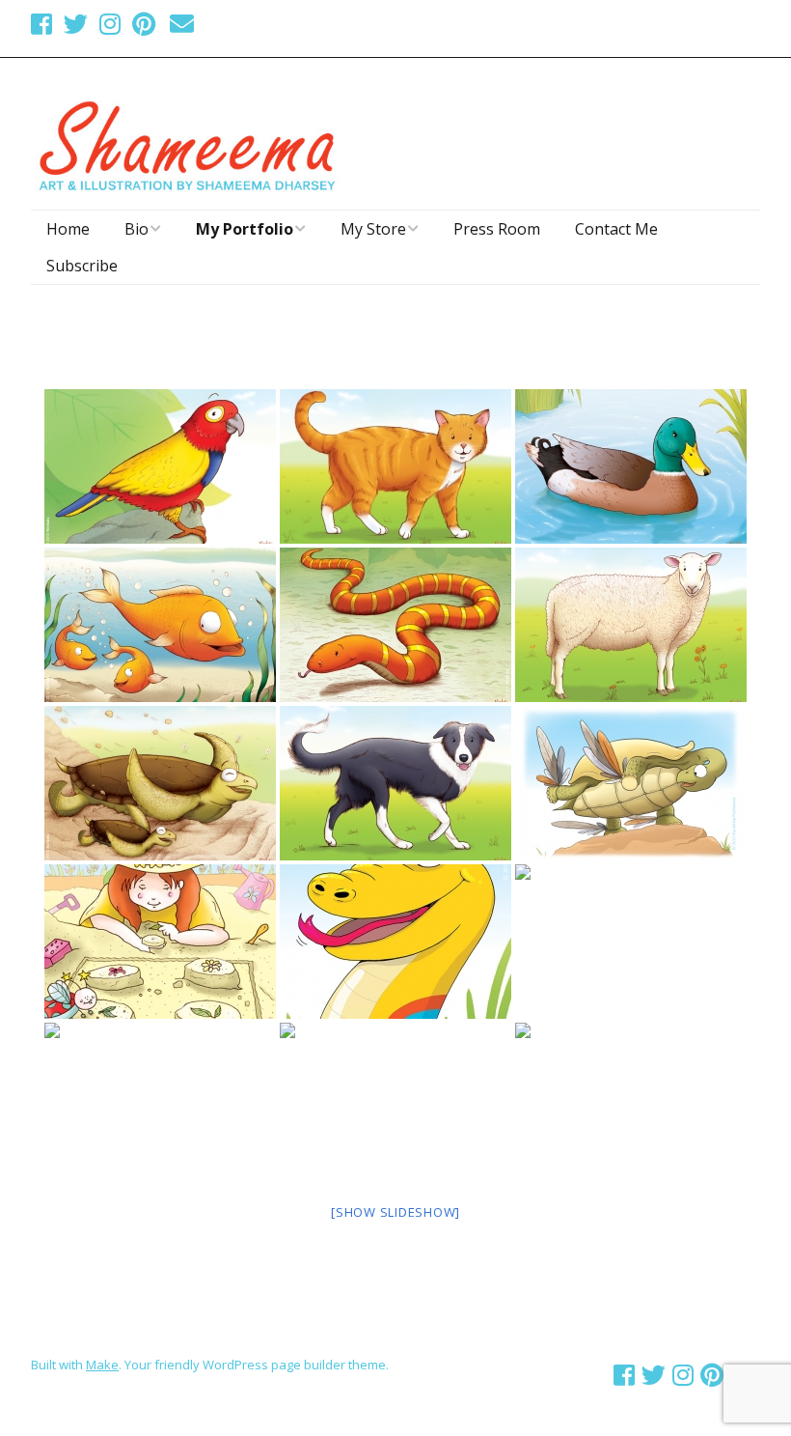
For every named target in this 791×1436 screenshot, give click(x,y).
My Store (373, 228)
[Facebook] (43, 23)
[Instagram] (109, 23)
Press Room (496, 228)
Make (102, 1364)
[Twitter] (76, 23)
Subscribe (82, 265)
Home (68, 228)
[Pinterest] (143, 23)
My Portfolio (244, 228)
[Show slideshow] (395, 1212)
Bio (136, 228)
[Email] (182, 23)
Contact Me (616, 228)
